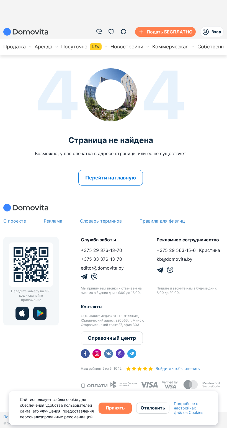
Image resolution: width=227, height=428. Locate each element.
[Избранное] (111, 32)
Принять (115, 408)
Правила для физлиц (162, 220)
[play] (40, 313)
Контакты (91, 306)
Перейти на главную (110, 178)
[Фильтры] (99, 32)
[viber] (120, 353)
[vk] (108, 353)
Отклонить (153, 408)
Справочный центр (112, 338)
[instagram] (96, 353)
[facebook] (85, 353)
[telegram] (131, 353)
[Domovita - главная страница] (25, 32)
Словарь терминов (101, 220)
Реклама (53, 220)
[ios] (22, 313)
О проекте (14, 220)
